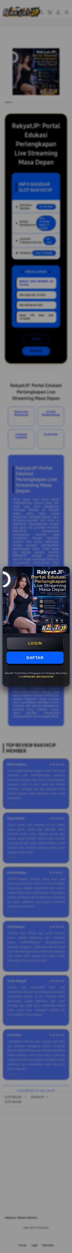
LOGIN (35, 643)
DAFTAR (34, 658)
